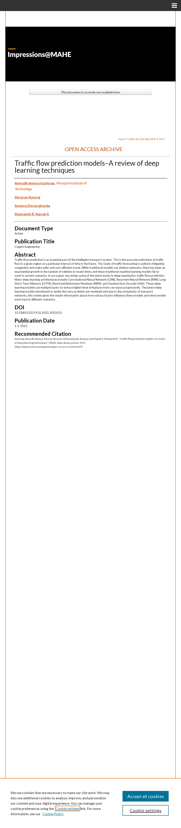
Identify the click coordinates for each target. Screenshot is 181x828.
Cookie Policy (53, 814)
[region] (90, 803)
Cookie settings (67, 808)
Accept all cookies (145, 796)
